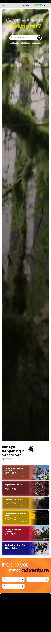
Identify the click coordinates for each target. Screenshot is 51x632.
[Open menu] (48, 5)
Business (29, 1)
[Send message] (39, 38)
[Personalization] (45, 5)
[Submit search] (49, 1)
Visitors (22, 1)
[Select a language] (3, 5)
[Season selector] (31, 449)
